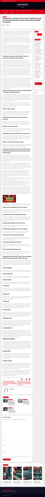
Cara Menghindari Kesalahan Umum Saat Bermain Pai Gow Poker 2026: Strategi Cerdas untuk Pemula (38, 51)
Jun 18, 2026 (10, 405)
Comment (5, 421)
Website (4, 451)
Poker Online (13, 10)
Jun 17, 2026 (25, 404)
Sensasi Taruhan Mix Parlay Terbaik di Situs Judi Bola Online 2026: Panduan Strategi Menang (38, 44)
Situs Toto (36, 92)
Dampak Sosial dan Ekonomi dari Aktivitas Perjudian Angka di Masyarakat (12, 410)
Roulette (18, 10)
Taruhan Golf (30, 10)
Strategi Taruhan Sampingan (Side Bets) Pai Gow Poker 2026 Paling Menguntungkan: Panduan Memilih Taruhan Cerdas (38, 74)
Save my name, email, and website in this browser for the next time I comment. (17, 456)
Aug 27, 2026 (36, 483)
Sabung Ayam (23, 10)
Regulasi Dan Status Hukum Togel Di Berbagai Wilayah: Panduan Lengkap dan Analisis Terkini (12, 402)
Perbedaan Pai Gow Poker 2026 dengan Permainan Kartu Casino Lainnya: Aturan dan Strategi (38, 66)
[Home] (3, 11)
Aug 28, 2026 (26, 483)
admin (8, 24)
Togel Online (12, 12)
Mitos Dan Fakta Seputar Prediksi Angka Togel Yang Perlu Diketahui (26, 402)
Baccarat (7, 10)
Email (4, 445)
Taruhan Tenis (5, 12)
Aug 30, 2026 (6, 483)
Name (4, 439)
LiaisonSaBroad (22, 4)
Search (36, 31)
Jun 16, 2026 (10, 412)
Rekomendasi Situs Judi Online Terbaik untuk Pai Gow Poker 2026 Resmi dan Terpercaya (38, 59)
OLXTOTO (8, 495)
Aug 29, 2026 (16, 483)
